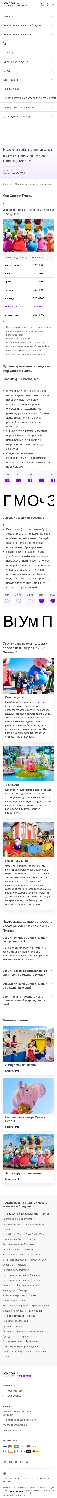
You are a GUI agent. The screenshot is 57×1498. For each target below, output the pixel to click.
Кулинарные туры (12, 1341)
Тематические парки (28, 1285)
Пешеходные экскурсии (15, 1320)
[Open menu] (53, 4)
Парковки (8, 1285)
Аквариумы (9, 1290)
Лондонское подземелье (16, 1269)
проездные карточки (14, 1295)
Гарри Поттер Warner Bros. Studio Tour (23, 1234)
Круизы (7, 70)
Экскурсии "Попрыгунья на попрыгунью (24, 1331)
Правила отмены (12, 1429)
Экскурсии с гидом (13, 1325)
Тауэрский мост (38, 1259)
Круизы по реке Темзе (14, 1300)
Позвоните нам (14, 1390)
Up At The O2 (34, 1254)
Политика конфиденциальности (20, 1419)
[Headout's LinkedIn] (5, 1462)
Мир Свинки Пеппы (25, 183)
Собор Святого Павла (14, 1264)
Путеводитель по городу (17, 116)
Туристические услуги (15, 61)
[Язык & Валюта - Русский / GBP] (47, 4)
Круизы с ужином (41, 1305)
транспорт (9, 52)
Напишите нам (13, 1395)
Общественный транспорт (17, 1351)
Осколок (28, 1249)
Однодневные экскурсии (16, 1336)
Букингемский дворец (14, 1259)
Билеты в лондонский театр (17, 1218)
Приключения (11, 89)
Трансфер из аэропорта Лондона (20, 1346)
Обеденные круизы (13, 1310)
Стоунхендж (9, 1229)
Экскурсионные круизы (15, 1305)
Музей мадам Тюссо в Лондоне (19, 1239)
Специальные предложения (19, 107)
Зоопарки (24, 1290)
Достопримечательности (17, 34)
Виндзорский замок (13, 1254)
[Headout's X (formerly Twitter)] (27, 1462)
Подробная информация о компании (17, 1413)
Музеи (36, 1280)
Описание (8, 16)
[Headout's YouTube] (16, 1462)
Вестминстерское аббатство (18, 1244)
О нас (6, 1356)
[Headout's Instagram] (10, 1462)
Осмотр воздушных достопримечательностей (29, 98)
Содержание (16, 1491)
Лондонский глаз (12, 1223)
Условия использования (16, 1424)
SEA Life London (11, 1249)
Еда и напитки (11, 80)
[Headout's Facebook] (21, 1462)
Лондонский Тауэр (34, 1223)
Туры (6, 43)
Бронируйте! (12, 1070)
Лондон (7, 183)
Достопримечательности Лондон (22, 25)
